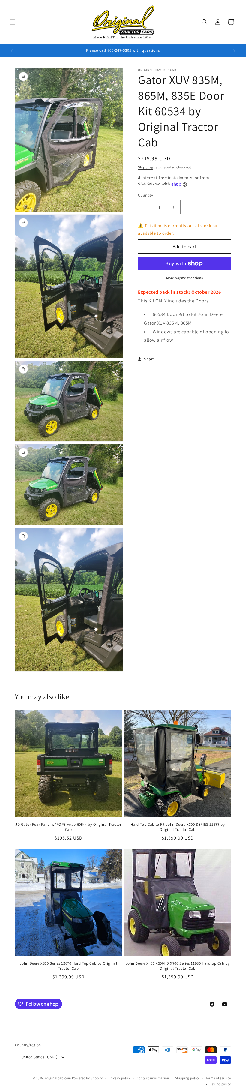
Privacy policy (120, 1078)
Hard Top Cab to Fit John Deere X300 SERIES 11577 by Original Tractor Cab (177, 827)
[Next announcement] (234, 50)
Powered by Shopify (87, 1078)
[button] (12, 22)
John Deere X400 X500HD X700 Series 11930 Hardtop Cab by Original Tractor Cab (178, 966)
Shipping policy (187, 1078)
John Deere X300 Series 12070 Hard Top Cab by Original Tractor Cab (68, 966)
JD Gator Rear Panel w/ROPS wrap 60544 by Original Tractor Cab (68, 827)
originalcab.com (58, 1078)
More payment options (184, 277)
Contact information (153, 1078)
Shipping (145, 167)
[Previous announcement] (11, 50)
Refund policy (220, 1084)
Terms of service (218, 1078)
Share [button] (149, 359)
